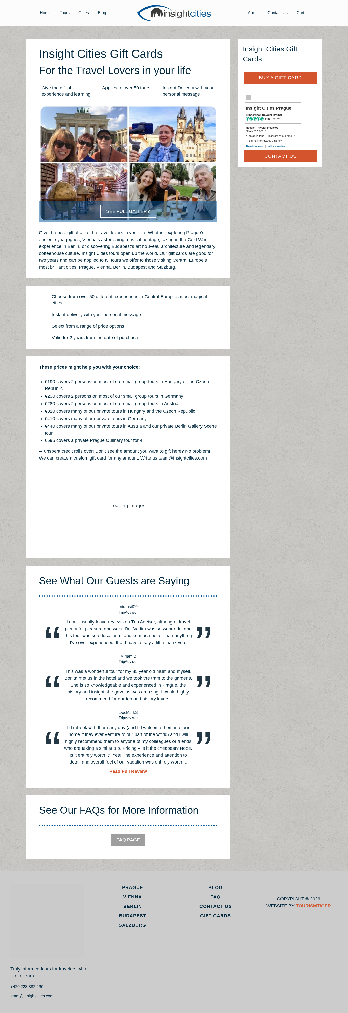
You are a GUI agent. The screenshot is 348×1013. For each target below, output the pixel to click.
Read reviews (254, 146)
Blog (102, 13)
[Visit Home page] (174, 13)
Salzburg (132, 925)
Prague (132, 887)
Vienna (132, 896)
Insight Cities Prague (268, 108)
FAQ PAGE (128, 839)
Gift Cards (215, 915)
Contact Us (277, 13)
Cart (300, 13)
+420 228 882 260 (26, 986)
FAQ (215, 896)
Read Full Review (128, 771)
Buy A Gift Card (280, 77)
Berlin (132, 906)
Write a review (276, 146)
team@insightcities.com (31, 996)
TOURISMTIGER (313, 905)
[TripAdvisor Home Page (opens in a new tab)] (248, 97)
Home (45, 13)
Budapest (132, 915)
